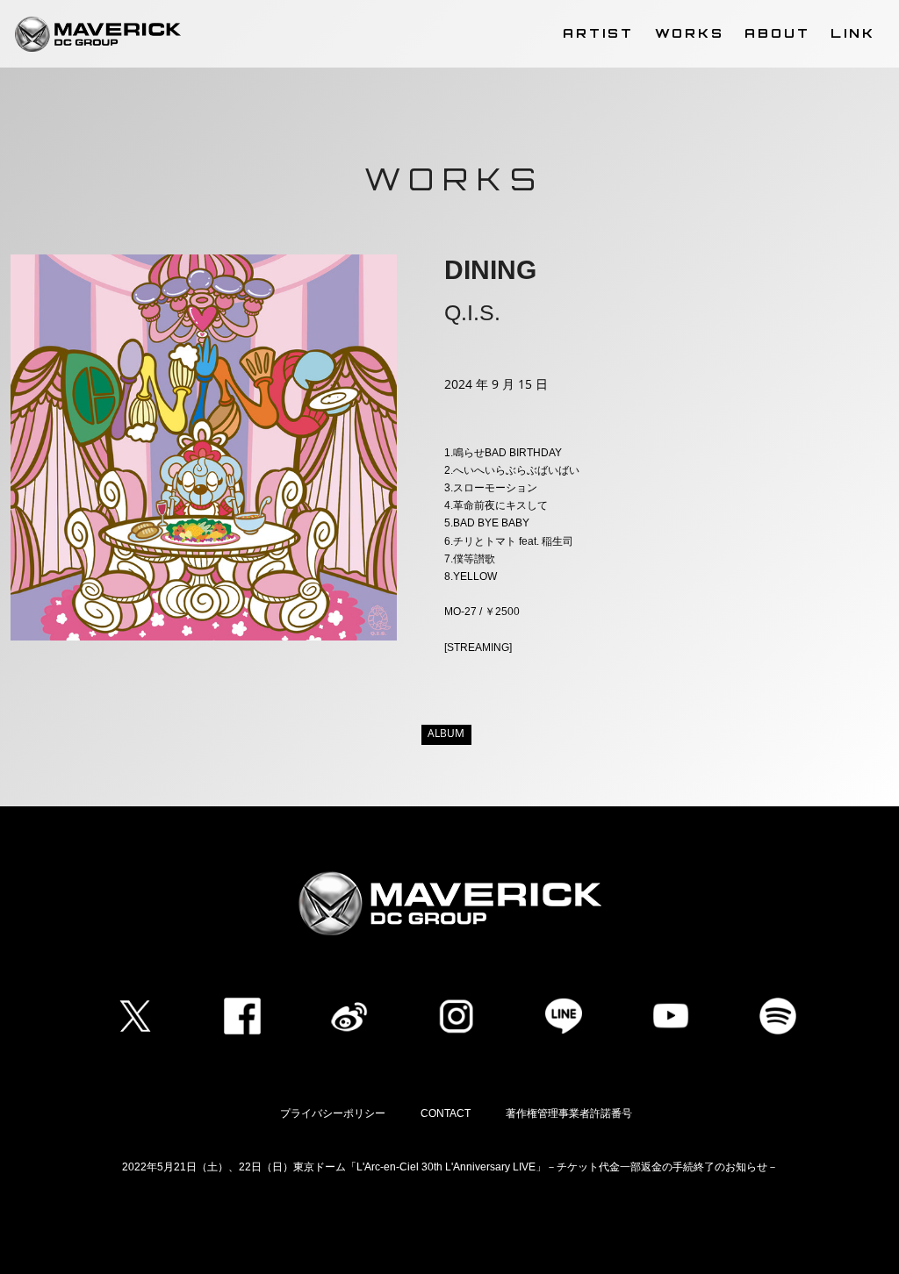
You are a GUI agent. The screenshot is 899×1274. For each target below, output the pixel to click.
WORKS (689, 32)
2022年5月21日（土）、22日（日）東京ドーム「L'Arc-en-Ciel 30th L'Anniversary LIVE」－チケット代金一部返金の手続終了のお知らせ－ (450, 1167)
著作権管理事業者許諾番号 (569, 1113)
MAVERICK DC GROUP (98, 34)
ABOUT (777, 32)
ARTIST (598, 32)
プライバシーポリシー (332, 1113)
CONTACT (446, 1113)
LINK (853, 32)
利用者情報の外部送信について (449, 1225)
